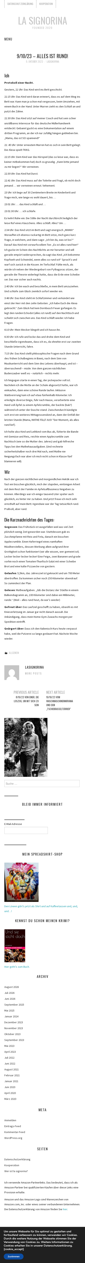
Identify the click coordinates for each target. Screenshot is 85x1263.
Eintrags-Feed (12, 1126)
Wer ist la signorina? (16, 1171)
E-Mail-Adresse (13, 824)
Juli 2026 (9, 993)
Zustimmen (14, 1256)
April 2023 (10, 1051)
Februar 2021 (12, 1075)
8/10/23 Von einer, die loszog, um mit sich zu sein (26, 701)
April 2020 (10, 1093)
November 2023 (13, 1028)
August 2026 (11, 987)
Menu (8, 39)
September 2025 (14, 1004)
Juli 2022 (9, 1057)
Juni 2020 (9, 1087)
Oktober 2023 (12, 1034)
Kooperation (46, 4)
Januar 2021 (11, 1081)
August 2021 (11, 1069)
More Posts (33, 673)
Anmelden (10, 1120)
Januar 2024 (11, 1016)
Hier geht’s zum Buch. (17, 966)
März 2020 (10, 1099)
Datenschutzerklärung (20, 4)
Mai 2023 (9, 1046)
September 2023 (14, 1040)
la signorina (42, 20)
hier (65, 1209)
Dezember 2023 (13, 1022)
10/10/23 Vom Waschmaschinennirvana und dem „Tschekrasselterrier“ (59, 703)
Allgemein (14, 653)
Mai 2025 (9, 1010)
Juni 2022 (9, 1063)
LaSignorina (53, 61)
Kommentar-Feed (14, 1132)
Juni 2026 (9, 998)
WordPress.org (13, 1138)
